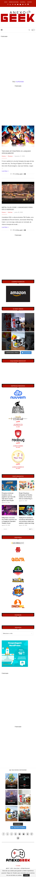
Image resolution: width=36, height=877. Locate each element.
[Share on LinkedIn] (18, 174)
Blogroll (23, 2)
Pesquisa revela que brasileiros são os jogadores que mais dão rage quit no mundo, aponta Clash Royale (8, 496)
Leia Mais (4, 171)
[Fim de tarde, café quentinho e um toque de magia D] (11, 813)
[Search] (29, 29)
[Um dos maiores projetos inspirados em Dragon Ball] (11, 781)
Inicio (5, 2)
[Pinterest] (15, 4)
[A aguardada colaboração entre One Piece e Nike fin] (11, 797)
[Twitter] (10, 4)
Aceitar (26, 875)
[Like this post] (11, 174)
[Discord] (28, 4)
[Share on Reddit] (21, 174)
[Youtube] (17, 4)
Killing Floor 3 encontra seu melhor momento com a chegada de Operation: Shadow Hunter (9, 520)
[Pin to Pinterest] (17, 174)
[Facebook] (3, 834)
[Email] (20, 4)
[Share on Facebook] (13, 174)
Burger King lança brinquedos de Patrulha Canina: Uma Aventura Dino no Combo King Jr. (26, 495)
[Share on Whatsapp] (23, 174)
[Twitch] (25, 4)
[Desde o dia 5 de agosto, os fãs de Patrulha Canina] (24, 813)
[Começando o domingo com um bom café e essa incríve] (24, 797)
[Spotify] (22, 4)
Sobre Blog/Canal (14, 2)
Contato (29, 2)
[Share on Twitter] (15, 174)
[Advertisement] (18, 56)
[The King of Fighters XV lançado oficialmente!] (18, 136)
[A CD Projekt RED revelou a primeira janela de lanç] (24, 781)
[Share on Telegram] (25, 174)
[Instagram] (12, 4)
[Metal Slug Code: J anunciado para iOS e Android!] (18, 193)
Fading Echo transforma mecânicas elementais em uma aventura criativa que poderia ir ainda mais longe (26, 520)
